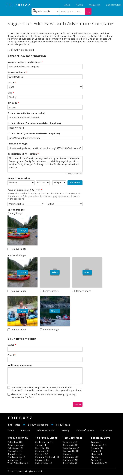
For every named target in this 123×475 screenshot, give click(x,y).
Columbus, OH (15, 442)
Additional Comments (20, 365)
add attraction (114, 4)
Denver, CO (97, 448)
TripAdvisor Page (17, 143)
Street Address (17, 72)
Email (12, 355)
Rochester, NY (70, 460)
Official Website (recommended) (26, 113)
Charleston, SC (98, 445)
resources (94, 4)
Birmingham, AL (16, 445)
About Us (25, 430)
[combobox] (45, 11)
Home (11, 430)
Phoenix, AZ (41, 454)
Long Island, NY (71, 448)
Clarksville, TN (15, 451)
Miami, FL (96, 457)
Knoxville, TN (14, 454)
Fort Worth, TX (70, 451)
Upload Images (16, 209)
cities (67, 4)
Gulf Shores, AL (16, 448)
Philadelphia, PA (99, 463)
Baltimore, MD (70, 457)
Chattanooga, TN (17, 457)
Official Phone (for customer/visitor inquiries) (34, 123)
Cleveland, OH (70, 445)
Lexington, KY (70, 442)
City (11, 92)
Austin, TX (96, 460)
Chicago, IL (96, 454)
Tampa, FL (40, 445)
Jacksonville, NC (43, 463)
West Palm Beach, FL (19, 463)
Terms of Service (85, 430)
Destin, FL (96, 451)
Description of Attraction (23, 154)
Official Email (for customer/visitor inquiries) (34, 133)
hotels (79, 4)
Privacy (65, 430)
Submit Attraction (46, 430)
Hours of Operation (19, 178)
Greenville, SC (70, 463)
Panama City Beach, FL (47, 457)
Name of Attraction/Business (26, 62)
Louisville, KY (42, 460)
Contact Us (106, 430)
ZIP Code (13, 103)
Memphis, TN (15, 460)
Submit (77, 404)
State (12, 82)
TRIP (19, 5)
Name (12, 345)
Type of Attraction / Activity (25, 190)
